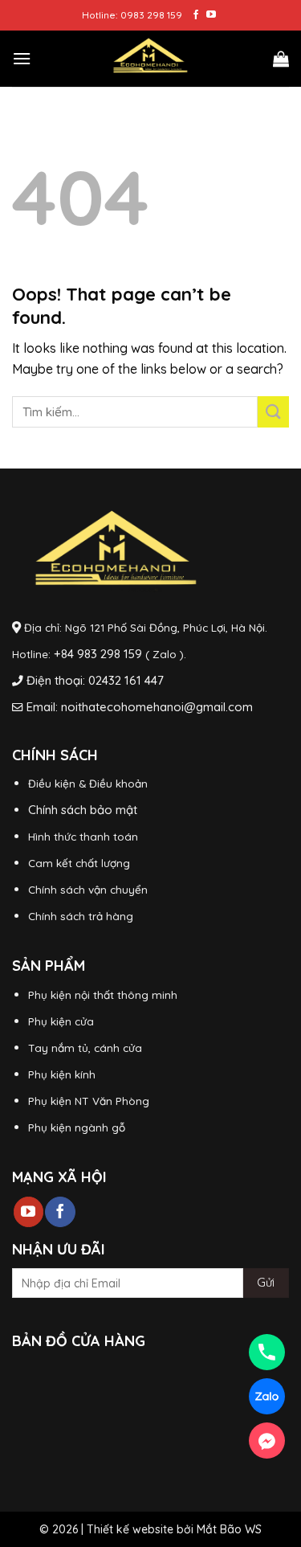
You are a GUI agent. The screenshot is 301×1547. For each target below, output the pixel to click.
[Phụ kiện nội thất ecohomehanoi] (151, 58)
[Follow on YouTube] (211, 15)
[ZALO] (267, 1396)
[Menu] (21, 58)
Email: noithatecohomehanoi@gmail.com (139, 706)
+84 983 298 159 (98, 653)
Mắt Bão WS (229, 1529)
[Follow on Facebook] (196, 15)
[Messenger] (267, 1440)
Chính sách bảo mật (82, 809)
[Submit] (273, 412)
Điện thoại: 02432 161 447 (95, 680)
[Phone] (267, 1352)
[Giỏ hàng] (281, 58)
